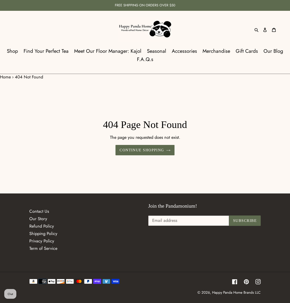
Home (5, 77)
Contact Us (39, 211)
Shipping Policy (43, 234)
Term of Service (43, 248)
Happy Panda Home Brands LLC (236, 292)
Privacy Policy (41, 241)
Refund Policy (41, 226)
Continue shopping (142, 150)
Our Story (38, 219)
